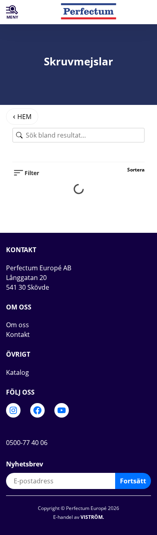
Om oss (17, 324)
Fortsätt (133, 480)
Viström (92, 517)
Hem (24, 116)
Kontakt (18, 334)
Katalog (17, 372)
